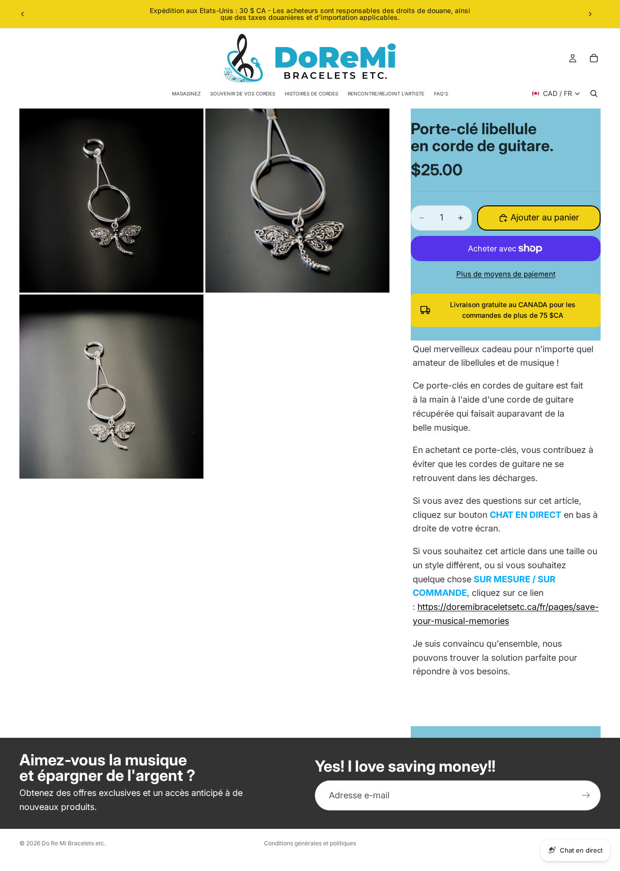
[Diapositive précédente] (22, 14)
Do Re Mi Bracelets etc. (74, 843)
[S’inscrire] (586, 795)
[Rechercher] (593, 93)
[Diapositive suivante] (590, 14)
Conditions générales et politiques (310, 843)
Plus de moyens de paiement (506, 274)
